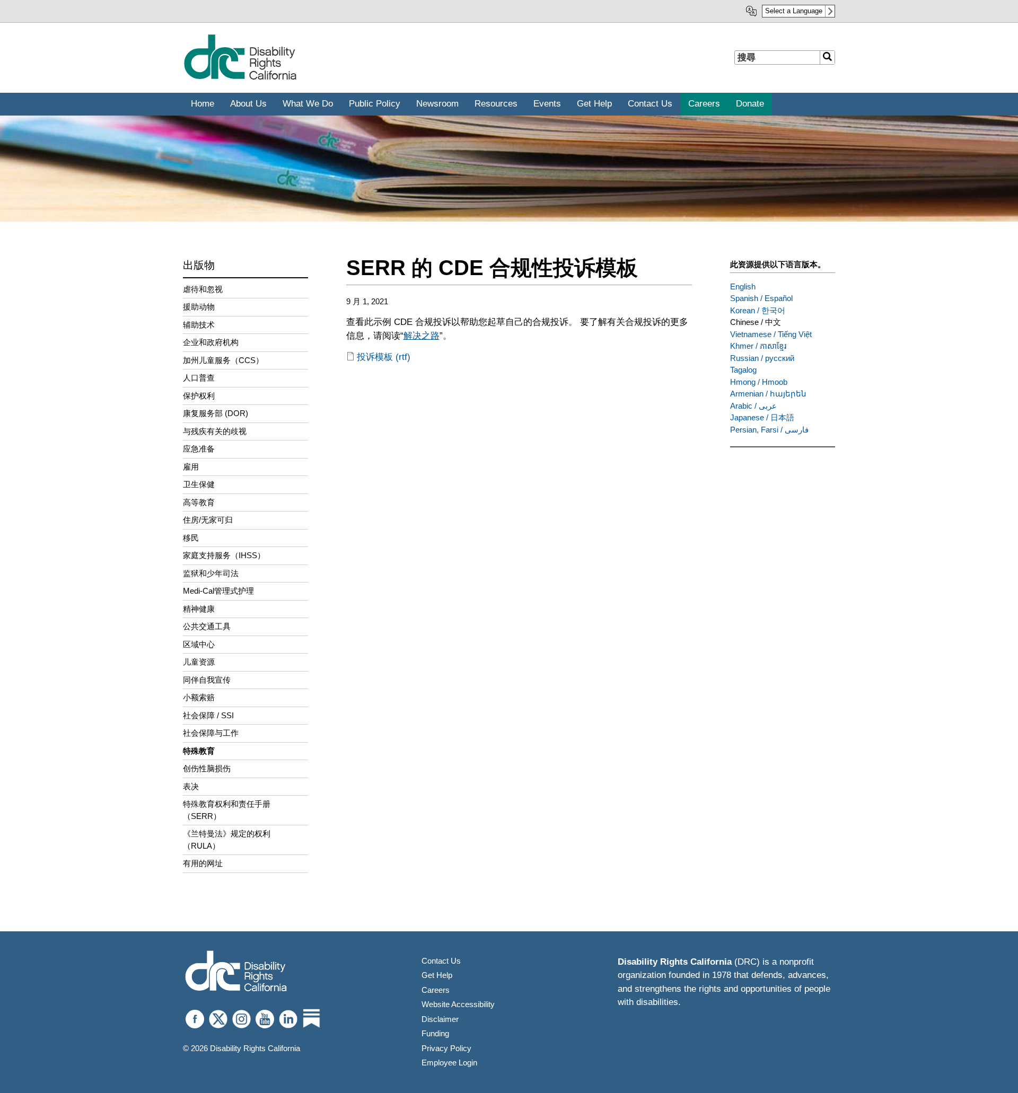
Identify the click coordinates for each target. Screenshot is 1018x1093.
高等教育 (199, 502)
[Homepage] (236, 972)
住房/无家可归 (208, 519)
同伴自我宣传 (207, 679)
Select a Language (793, 11)
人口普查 (199, 377)
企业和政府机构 (211, 342)
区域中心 (199, 644)
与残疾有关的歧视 (215, 431)
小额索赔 (199, 697)
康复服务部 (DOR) (215, 413)
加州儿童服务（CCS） (223, 360)
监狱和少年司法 (211, 573)
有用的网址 (203, 863)
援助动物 (199, 306)
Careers (436, 989)
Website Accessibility (458, 1004)
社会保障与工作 (211, 732)
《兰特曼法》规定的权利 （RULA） (226, 839)
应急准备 (199, 448)
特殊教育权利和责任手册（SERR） (226, 810)
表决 (191, 786)
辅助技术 (199, 324)
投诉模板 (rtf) (383, 357)
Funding (435, 1033)
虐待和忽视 (203, 289)
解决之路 (421, 336)
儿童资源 (199, 661)
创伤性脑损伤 (207, 768)
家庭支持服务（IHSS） (224, 555)
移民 (191, 537)
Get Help (437, 975)
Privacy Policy (446, 1048)
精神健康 (199, 608)
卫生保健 (199, 484)
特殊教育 (199, 750)
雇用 (191, 466)
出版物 (199, 265)
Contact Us (441, 960)
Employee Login (449, 1062)
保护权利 (199, 395)
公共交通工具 (207, 626)
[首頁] (240, 78)
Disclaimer (440, 1019)
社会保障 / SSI (208, 715)
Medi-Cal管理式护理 (218, 590)
